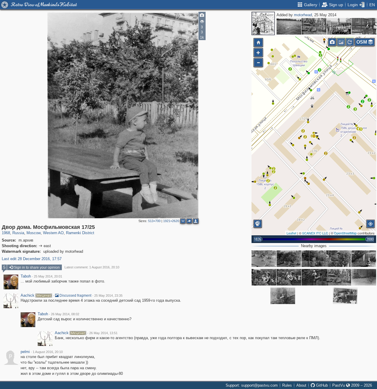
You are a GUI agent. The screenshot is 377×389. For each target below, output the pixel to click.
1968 (6, 233)
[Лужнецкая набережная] (289, 26)
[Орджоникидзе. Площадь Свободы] (339, 26)
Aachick (27, 295)
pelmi (25, 352)
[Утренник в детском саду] (345, 296)
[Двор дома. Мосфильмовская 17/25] (314, 136)
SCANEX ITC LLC (315, 233)
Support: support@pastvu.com (252, 385)
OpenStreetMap (345, 233)
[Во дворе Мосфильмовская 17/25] (338, 258)
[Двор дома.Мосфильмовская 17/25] (314, 26)
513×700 (154, 221)
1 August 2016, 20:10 (48, 352)
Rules (287, 385)
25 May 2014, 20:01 (48, 276)
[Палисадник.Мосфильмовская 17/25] (264, 277)
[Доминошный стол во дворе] (264, 258)
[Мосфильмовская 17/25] (282, 296)
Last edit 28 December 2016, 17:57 (32, 259)
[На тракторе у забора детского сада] (363, 258)
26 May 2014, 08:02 (65, 314)
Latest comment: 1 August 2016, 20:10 (92, 267)
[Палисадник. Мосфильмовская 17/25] (289, 277)
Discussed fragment (75, 295)
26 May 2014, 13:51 (103, 333)
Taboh (26, 276)
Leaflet (291, 233)
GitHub (321, 385)
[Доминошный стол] (289, 258)
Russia (18, 233)
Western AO (53, 233)
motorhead (303, 15)
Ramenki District (80, 233)
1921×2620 (171, 221)
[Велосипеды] (364, 26)
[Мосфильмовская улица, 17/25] (363, 277)
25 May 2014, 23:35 (108, 295)
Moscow (34, 233)
